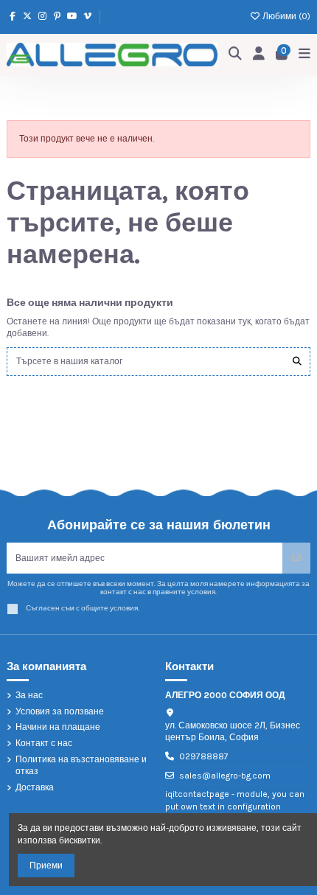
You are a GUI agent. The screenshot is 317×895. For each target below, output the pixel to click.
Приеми (46, 865)
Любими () (285, 16)
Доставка (34, 787)
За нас (29, 695)
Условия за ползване (59, 711)
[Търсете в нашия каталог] (297, 361)
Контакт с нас (43, 743)
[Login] (259, 55)
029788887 (204, 756)
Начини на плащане (57, 727)
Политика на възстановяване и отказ (81, 765)
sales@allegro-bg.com (225, 775)
